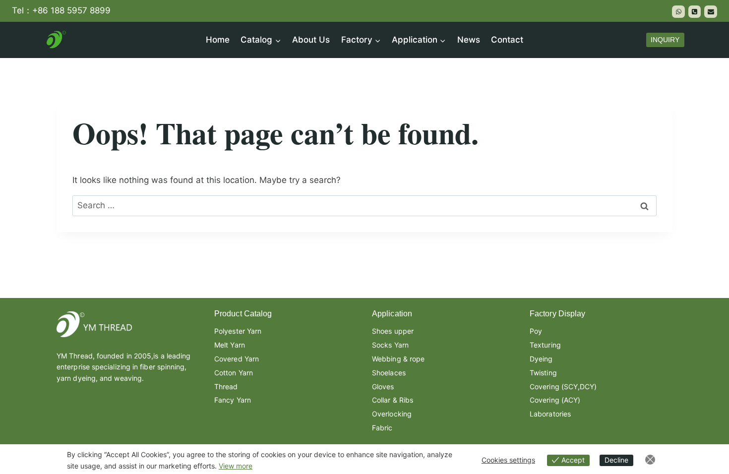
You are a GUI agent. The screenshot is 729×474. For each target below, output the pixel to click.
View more (235, 466)
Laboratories (550, 414)
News (468, 40)
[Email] (710, 11)
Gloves (383, 386)
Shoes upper (393, 331)
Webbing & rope (398, 359)
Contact (507, 40)
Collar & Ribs (392, 400)
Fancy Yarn (232, 400)
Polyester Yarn (237, 331)
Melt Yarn (229, 345)
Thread (226, 386)
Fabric (382, 427)
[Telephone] (694, 11)
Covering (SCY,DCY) (563, 386)
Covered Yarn (236, 359)
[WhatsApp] (678, 11)
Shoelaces (389, 372)
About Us (311, 40)
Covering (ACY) (555, 400)
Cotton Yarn (233, 372)
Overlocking (392, 414)
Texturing (545, 345)
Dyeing (541, 359)
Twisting (543, 372)
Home (218, 40)
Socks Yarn (390, 345)
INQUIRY (665, 40)
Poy (536, 331)
